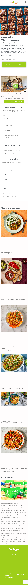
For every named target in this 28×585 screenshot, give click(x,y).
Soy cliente (25, 3)
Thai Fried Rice (5, 387)
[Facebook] (12, 554)
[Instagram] (15, 554)
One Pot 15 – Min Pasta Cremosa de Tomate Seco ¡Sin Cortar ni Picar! (14, 469)
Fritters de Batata (5, 421)
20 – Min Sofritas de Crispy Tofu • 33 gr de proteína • (12, 347)
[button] (14, 64)
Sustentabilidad (19, 571)
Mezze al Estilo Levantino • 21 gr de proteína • (13, 299)
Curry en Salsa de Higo (7, 252)
